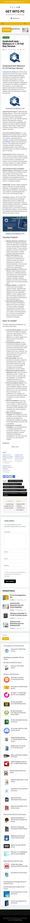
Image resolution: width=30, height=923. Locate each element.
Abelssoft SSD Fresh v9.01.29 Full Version (15, 814)
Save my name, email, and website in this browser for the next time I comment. (15, 574)
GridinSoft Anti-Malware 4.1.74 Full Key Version (15, 494)
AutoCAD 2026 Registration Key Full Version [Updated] (16, 605)
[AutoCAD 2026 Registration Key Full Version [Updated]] (24, 30)
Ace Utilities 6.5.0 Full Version (19, 872)
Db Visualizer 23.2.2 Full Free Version (14, 646)
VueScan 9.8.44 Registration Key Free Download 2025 (14, 1)
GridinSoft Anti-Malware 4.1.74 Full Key (15, 490)
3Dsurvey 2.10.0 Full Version (11, 674)
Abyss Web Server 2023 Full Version (13, 861)
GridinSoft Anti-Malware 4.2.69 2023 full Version (19, 456)
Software (6, 37)
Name (6, 552)
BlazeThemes (18, 920)
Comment (7, 532)
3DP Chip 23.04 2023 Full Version (12, 662)
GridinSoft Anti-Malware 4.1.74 (12, 484)
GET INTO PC (15, 11)
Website (6, 565)
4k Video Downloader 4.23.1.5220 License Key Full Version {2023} (18, 712)
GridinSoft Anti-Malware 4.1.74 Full (13, 487)
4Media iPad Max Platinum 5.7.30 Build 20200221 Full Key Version (19, 739)
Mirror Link (15, 447)
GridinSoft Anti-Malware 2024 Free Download (8, 467)
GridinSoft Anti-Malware (10, 72)
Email (6, 558)
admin (5, 49)
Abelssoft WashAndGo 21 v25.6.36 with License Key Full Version (19, 819)
